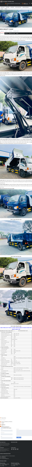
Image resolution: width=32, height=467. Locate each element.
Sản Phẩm (7, 7)
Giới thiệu (12, 7)
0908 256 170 (26, 3)
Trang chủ (2, 7)
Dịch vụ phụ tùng (18, 7)
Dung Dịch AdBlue (26, 7)
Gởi (18, 437)
